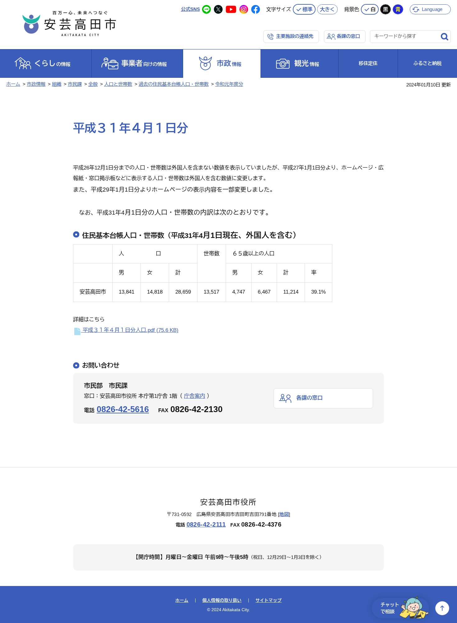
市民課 (75, 84)
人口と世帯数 (118, 84)
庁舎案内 (194, 396)
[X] (218, 9)
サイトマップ (269, 600)
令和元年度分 (229, 84)
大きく (327, 9)
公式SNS (190, 9)
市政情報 (36, 84)
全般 (93, 84)
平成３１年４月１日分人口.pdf (129, 330)
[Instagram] (243, 9)
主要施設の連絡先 (294, 36)
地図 (284, 514)
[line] (206, 9)
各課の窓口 (348, 36)
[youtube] (231, 9)
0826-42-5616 (123, 409)
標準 (307, 9)
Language (432, 9)
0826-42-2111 (206, 524)
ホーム (13, 84)
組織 (56, 84)
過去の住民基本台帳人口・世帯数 (174, 84)
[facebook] (255, 9)
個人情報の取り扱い (222, 600)
